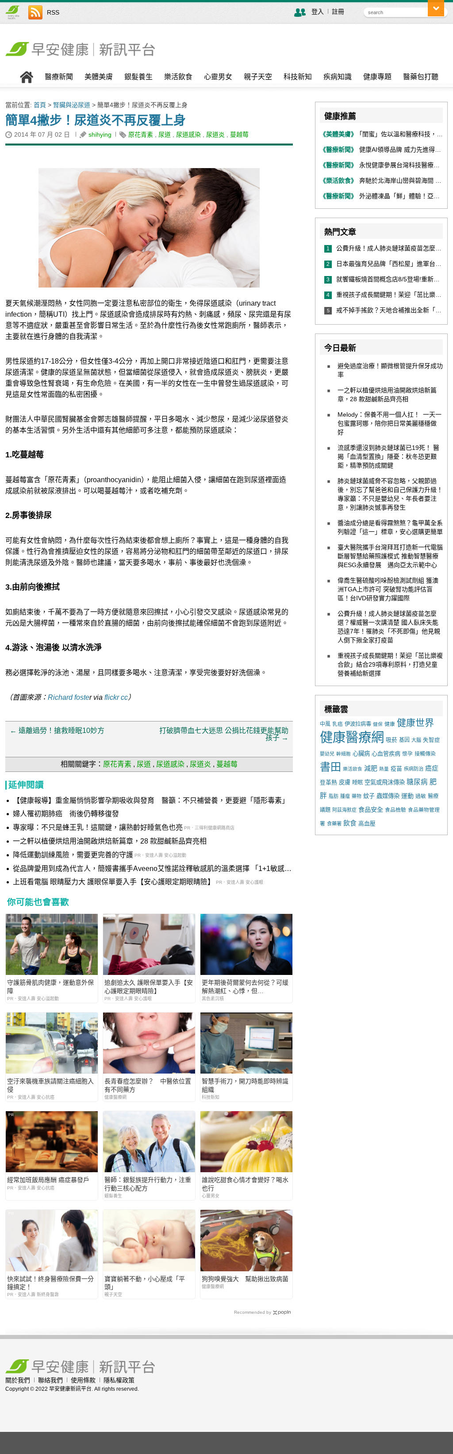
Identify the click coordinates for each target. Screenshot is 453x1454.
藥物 (356, 796)
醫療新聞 (59, 77)
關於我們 (17, 1380)
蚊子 (369, 796)
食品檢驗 (395, 810)
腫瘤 (345, 796)
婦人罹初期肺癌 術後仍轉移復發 (66, 813)
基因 (404, 740)
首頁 (40, 104)
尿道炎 (215, 134)
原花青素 (140, 134)
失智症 (431, 740)
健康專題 (377, 77)
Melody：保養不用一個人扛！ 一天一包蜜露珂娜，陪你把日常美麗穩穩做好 (389, 423)
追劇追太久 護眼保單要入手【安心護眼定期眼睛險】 (148, 986)
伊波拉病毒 (358, 724)
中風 (325, 724)
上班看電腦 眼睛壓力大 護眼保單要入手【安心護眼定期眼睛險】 (114, 882)
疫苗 (396, 768)
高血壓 (367, 823)
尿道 (164, 134)
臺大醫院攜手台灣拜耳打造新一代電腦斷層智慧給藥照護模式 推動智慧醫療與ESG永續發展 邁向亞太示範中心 (390, 556)
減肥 (370, 768)
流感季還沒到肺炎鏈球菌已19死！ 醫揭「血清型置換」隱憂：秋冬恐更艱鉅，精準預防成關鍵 (388, 456)
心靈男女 (218, 77)
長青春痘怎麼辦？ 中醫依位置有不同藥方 (147, 1085)
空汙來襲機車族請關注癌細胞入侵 (50, 1085)
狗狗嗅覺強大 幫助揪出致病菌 (245, 1278)
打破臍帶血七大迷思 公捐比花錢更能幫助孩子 (223, 734)
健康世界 (415, 722)
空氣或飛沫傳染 (385, 782)
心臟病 (361, 753)
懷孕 (407, 753)
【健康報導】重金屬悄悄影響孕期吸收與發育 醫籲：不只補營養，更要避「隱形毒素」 (151, 800)
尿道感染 (188, 134)
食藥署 (334, 823)
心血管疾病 (386, 753)
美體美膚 (98, 77)
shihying (99, 134)
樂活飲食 (178, 77)
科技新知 (298, 77)
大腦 (416, 740)
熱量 (384, 768)
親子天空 (258, 77)
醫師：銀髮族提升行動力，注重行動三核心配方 (147, 1183)
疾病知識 (337, 77)
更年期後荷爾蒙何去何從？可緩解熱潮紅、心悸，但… (245, 986)
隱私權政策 (119, 1380)
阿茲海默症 (344, 810)
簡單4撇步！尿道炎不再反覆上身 (95, 120)
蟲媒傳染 (387, 796)
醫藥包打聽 (420, 77)
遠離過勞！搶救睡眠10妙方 (57, 730)
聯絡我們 (50, 1380)
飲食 (350, 823)
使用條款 (83, 1380)
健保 (378, 724)
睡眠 (357, 782)
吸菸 (391, 740)
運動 (407, 795)
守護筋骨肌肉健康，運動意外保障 (50, 986)
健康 (389, 724)
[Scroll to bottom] (436, 8)
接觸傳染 (425, 754)
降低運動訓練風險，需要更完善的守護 (73, 855)
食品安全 (370, 809)
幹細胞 (343, 753)
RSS (53, 12)
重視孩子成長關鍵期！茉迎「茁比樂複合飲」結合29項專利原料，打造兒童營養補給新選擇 (390, 664)
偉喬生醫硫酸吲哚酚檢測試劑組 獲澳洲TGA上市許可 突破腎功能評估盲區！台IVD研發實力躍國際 (388, 589)
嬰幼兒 (327, 753)
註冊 (338, 11)
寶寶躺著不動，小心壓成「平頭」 (144, 1282)
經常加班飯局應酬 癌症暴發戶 (48, 1179)
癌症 (431, 768)
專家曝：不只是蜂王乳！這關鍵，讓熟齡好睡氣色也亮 (98, 827)
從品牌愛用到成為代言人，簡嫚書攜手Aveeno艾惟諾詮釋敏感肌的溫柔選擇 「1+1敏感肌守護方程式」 (152, 869)
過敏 (420, 796)
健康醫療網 (352, 737)
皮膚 (344, 782)
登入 (317, 11)
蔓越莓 (239, 134)
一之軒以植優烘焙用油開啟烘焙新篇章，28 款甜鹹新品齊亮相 (110, 841)
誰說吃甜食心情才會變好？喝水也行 (245, 1183)
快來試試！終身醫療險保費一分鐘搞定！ (50, 1282)
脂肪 (333, 796)
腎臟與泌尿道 (71, 104)
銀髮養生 (138, 77)
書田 (330, 767)
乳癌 (337, 724)
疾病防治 (413, 768)
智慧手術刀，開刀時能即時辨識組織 (245, 1085)
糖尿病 (417, 782)
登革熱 (328, 782)
